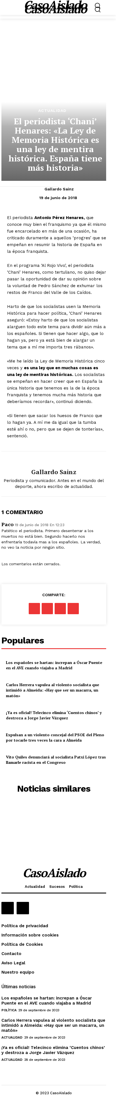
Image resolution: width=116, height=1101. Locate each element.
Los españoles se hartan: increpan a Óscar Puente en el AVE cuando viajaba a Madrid (54, 665)
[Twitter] (47, 608)
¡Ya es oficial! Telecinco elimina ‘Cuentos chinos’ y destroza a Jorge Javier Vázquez (54, 715)
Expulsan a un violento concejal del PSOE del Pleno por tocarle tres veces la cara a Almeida (55, 737)
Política (8, 1010)
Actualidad (52, 110)
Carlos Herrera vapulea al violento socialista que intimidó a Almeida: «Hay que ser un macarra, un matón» (52, 690)
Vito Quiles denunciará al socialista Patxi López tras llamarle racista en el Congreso (56, 759)
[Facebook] (34, 608)
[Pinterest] (60, 608)
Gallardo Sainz (59, 189)
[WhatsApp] (73, 608)
